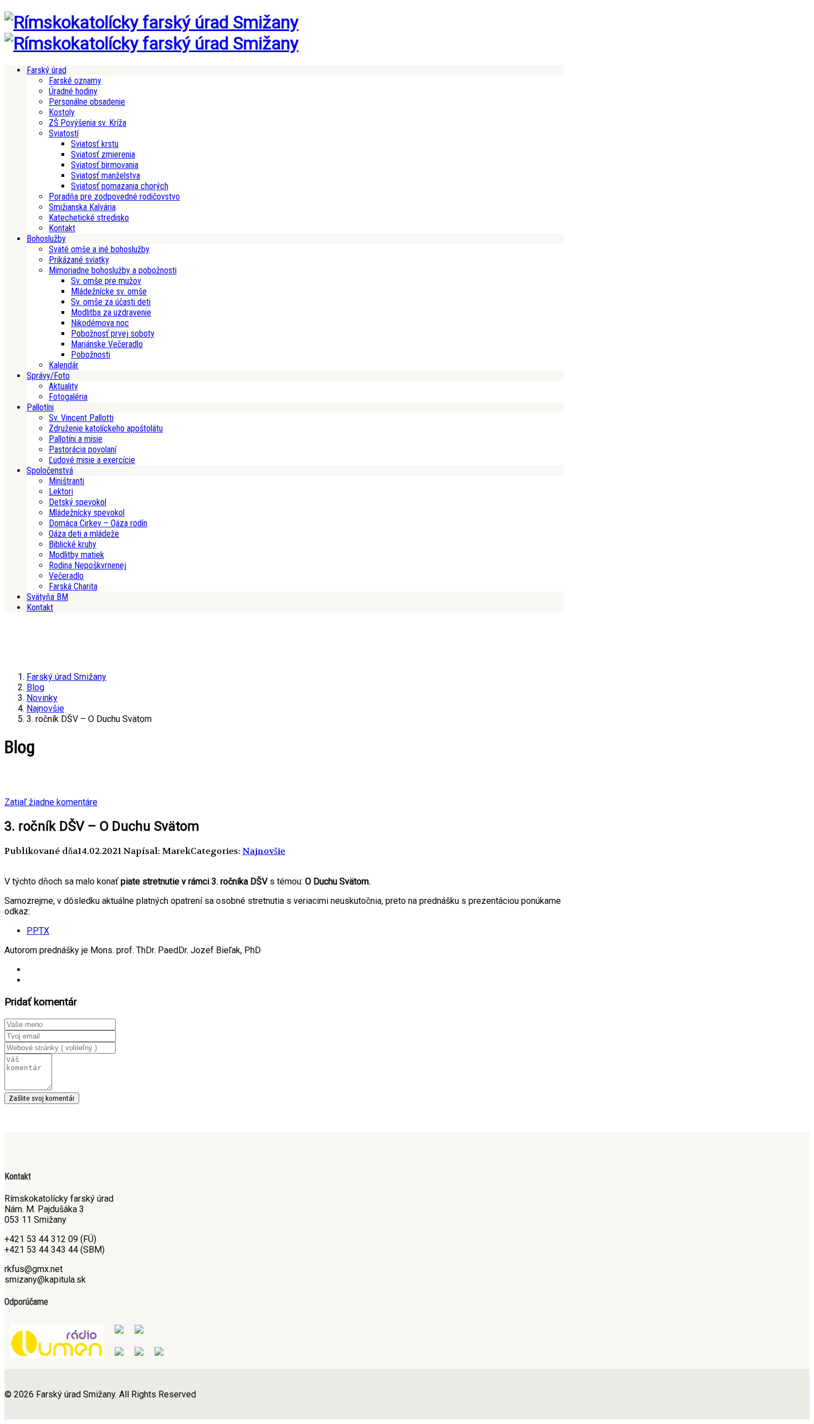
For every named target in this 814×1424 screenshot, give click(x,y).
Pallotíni (40, 407)
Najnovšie (264, 851)
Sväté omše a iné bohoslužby (99, 249)
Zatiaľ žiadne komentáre (50, 802)
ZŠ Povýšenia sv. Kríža (87, 123)
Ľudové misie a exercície (92, 460)
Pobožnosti (90, 354)
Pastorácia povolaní (82, 449)
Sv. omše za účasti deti (111, 302)
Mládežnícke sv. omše (109, 291)
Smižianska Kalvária (82, 207)
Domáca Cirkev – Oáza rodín (98, 523)
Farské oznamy (75, 80)
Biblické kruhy (72, 544)
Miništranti (66, 481)
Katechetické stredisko (89, 217)
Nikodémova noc (100, 323)
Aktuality (63, 386)
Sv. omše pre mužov (106, 281)
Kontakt (62, 228)
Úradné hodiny (73, 91)
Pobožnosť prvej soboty (112, 333)
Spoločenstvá (50, 470)
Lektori (61, 491)
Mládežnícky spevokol (87, 512)
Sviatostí (64, 133)
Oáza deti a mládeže (84, 533)
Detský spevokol (77, 502)
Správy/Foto (48, 375)
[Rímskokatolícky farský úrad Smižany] (151, 22)
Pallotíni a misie (75, 439)
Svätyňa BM (47, 597)
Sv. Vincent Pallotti (81, 418)
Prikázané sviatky (79, 260)
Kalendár (64, 365)
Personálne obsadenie (87, 101)
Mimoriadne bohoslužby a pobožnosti (113, 270)
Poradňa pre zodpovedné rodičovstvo (114, 196)
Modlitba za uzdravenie (111, 312)
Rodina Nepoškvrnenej (87, 565)
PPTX (38, 930)
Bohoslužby (46, 238)
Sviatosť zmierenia (103, 154)
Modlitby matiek (76, 555)
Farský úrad (46, 70)
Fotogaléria (68, 396)
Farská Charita (73, 586)
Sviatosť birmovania (104, 165)
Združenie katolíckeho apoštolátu (106, 428)
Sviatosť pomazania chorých (119, 186)
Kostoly (62, 112)
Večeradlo (66, 576)
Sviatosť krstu (95, 144)
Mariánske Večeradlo (107, 344)
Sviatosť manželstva (105, 175)
